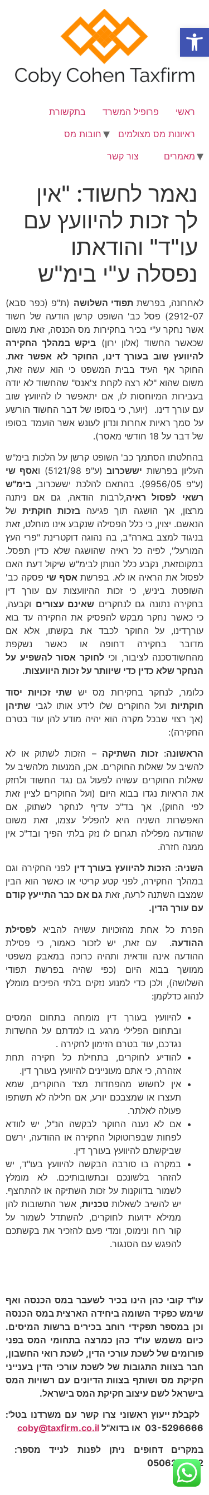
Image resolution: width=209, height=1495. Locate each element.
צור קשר (123, 156)
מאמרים (179, 156)
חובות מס (82, 133)
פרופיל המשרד (131, 111)
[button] (194, 42)
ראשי (185, 111)
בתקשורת (67, 111)
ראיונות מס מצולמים (156, 133)
